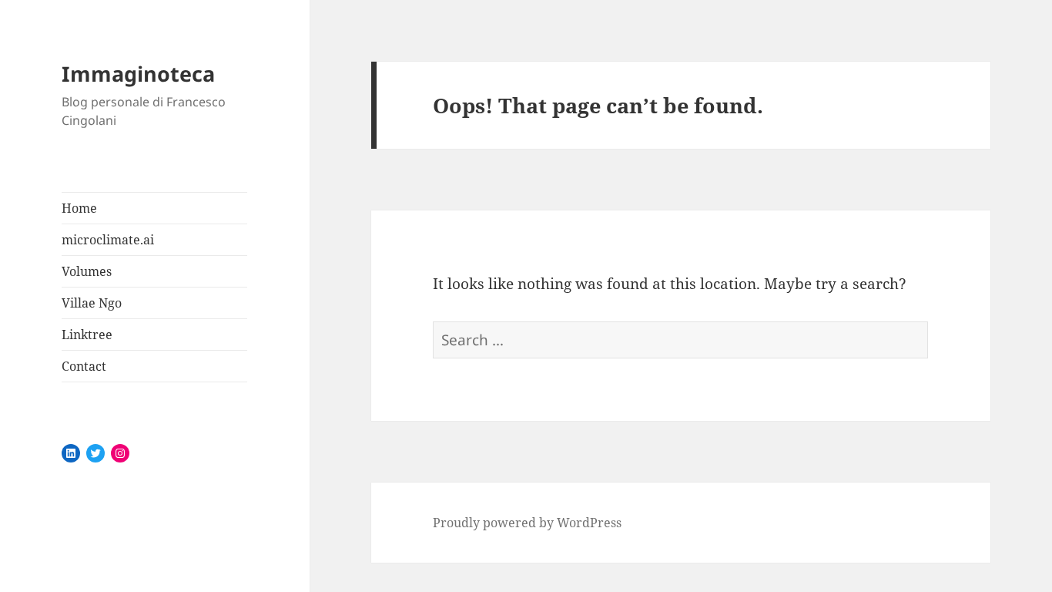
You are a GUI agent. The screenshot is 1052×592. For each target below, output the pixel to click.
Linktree (87, 334)
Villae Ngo (92, 302)
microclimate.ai (108, 239)
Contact (84, 366)
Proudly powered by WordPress (527, 522)
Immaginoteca (138, 73)
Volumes (87, 271)
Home (79, 208)
